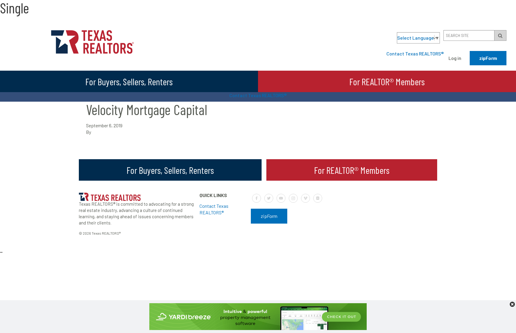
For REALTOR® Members (387, 81)
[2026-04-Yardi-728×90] (258, 328)
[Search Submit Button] (500, 35)
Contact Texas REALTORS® (415, 53)
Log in (455, 58)
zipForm (488, 58)
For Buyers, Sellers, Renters (129, 81)
